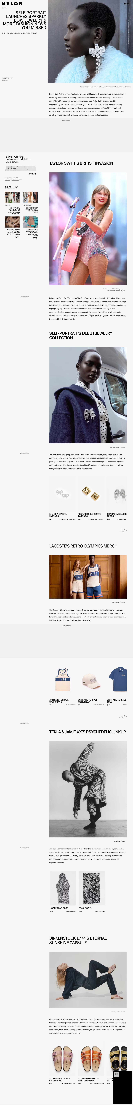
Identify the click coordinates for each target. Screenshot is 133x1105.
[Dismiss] (129, 1073)
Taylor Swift (97, 101)
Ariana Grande (86, 1023)
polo (121, 617)
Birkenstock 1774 (84, 1019)
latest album (98, 1023)
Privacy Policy (15, 180)
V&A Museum (63, 101)
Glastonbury (71, 849)
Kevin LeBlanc (8, 78)
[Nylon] (12, 3)
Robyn (73, 852)
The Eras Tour (83, 298)
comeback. (86, 620)
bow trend (57, 455)
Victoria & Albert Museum (63, 302)
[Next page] (123, 531)
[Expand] (115, 1073)
